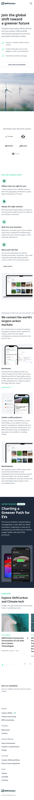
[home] (8, 3)
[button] (30, 3)
